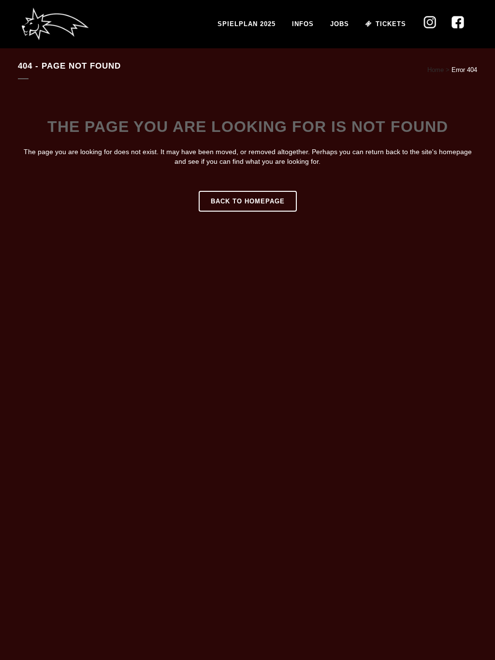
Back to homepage (248, 201)
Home (435, 69)
